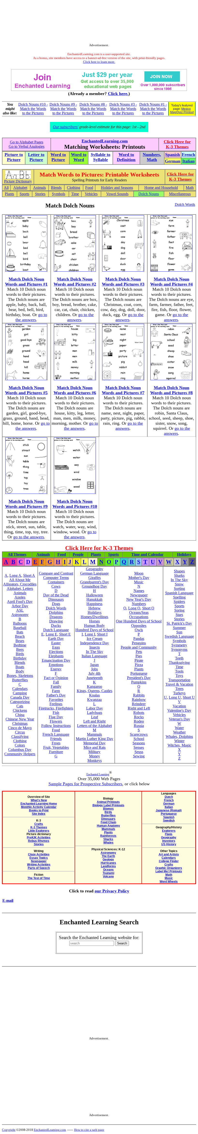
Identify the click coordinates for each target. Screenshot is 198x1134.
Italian (169, 807)
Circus (20, 732)
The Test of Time (39, 878)
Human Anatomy (108, 825)
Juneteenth (94, 678)
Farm (56, 691)
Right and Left (139, 708)
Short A (29, 575)
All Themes (17, 554)
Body (20, 671)
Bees (20, 649)
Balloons (20, 623)
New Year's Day (138, 599)
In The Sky (94, 652)
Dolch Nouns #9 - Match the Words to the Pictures (63, 108)
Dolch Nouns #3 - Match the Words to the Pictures (123, 108)
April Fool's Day (20, 602)
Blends (56, 187)
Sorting (179, 588)
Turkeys (179, 693)
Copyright (8, 1130)
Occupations (138, 617)
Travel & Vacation (179, 684)
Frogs (56, 743)
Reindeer (139, 704)
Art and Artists (169, 854)
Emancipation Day (56, 660)
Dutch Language (56, 630)
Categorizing (20, 702)
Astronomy (19, 615)
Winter (179, 741)
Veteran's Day (179, 719)
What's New (39, 800)
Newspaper (139, 595)
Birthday (20, 658)
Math (190, 187)
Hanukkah (94, 599)
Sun (179, 632)
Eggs (56, 647)
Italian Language (94, 656)
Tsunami (108, 873)
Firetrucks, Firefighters (56, 708)
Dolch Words (185, 204)
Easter (56, 643)
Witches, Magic (179, 745)
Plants (9, 194)
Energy (56, 669)
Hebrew (94, 608)
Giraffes (94, 578)
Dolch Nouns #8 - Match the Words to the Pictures (93, 108)
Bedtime (20, 645)
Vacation (179, 706)
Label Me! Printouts (169, 871)
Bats (19, 632)
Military (94, 752)
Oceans (108, 869)
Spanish (168, 817)
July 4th (94, 673)
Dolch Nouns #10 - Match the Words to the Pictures (33, 108)
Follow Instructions (56, 726)
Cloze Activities (39, 854)
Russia (139, 726)
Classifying (19, 736)
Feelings (56, 704)
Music (138, 582)
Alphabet (20, 187)
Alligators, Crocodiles (19, 584)
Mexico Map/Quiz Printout (182, 110)
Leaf (94, 717)
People (78, 554)
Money (94, 756)
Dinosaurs (56, 599)
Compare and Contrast (56, 573)
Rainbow (139, 699)
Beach (20, 636)
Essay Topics (38, 858)
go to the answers (31, 317)
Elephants (56, 656)
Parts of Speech (39, 868)
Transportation (179, 680)
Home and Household (161, 187)
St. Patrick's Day (179, 623)
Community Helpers (19, 754)
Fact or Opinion (56, 678)
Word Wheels (169, 881)
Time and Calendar (147, 554)
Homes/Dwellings (94, 617)
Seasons (139, 743)
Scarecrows (139, 734)
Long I (90, 634)
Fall (56, 682)
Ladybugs (94, 713)
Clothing (73, 187)
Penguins (139, 643)
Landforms (108, 866)
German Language (94, 573)
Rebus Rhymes (38, 841)
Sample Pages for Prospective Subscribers (85, 783)
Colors (20, 745)
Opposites (138, 625)
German (168, 803)
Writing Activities (38, 864)
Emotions (56, 665)
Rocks (139, 717)
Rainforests (108, 836)
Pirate (138, 660)
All (6, 187)
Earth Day (56, 639)
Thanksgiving (179, 662)
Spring (179, 610)
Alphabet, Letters (20, 588)
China (19, 715)
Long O (134, 608)
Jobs (94, 669)
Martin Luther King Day (94, 739)
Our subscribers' (65, 127)
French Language (55, 734)
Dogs (56, 604)
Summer (179, 628)
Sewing (139, 756)
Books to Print (39, 810)
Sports (24, 194)
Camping (20, 693)
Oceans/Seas (138, 612)
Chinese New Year (20, 719)
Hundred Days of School (94, 630)
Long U (175, 697)
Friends (56, 739)
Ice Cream (94, 639)
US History (168, 844)
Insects (94, 647)
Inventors (168, 841)
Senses (139, 747)
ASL (20, 610)
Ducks (56, 625)
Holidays (184, 554)
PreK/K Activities (38, 837)
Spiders (179, 602)
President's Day (139, 678)
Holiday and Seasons (117, 187)
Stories (40, 194)
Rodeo (139, 721)
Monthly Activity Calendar (39, 807)
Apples (19, 597)
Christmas (20, 723)
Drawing (56, 621)
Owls (139, 630)
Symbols (58, 194)
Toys (179, 676)
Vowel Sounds (117, 194)
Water (179, 728)
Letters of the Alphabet (94, 726)
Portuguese (138, 673)
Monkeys (94, 760)
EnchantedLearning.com (105, 141)
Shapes (179, 571)
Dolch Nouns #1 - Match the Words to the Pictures (153, 108)
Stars (179, 615)
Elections (56, 652)
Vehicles (91, 194)
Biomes (108, 808)
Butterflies (20, 680)
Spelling (179, 597)
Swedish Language (179, 636)
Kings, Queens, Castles (94, 691)
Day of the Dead (56, 595)
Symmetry (179, 645)
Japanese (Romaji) (169, 810)
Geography (94, 569)
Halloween (94, 595)
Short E (65, 634)
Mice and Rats (95, 747)
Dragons (56, 617)
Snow (179, 584)
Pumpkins (138, 682)
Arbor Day (20, 606)
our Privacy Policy (112, 891)
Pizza (139, 665)
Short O (148, 608)
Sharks (179, 575)
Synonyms (179, 649)
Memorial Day (94, 743)
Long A (15, 575)
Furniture (56, 752)
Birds (20, 654)
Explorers (169, 830)
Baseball (19, 628)
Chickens (20, 710)
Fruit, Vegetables (56, 747)
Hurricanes (108, 863)
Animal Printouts (108, 802)
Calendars (20, 689)
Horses (94, 621)
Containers (56, 582)
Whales (108, 842)
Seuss (138, 752)
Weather (179, 732)
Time (75, 194)
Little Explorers (38, 830)
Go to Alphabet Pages (26, 142)
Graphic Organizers (168, 868)
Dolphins (56, 612)
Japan (94, 665)
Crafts (38, 824)
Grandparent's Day (94, 582)
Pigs (138, 656)
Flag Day (56, 717)
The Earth (108, 856)
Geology (108, 859)
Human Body (94, 625)
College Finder (169, 861)
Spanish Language (179, 593)
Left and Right (94, 721)
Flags (168, 834)
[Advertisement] (99, 25)
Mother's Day (138, 578)
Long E (51, 634)
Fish (56, 713)
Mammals (94, 734)
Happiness (94, 604)
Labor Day (94, 708)
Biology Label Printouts (108, 805)
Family (56, 686)
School (139, 739)
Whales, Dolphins (179, 736)
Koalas (94, 695)
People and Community (139, 647)
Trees (179, 689)
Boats (19, 667)
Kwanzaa (94, 699)
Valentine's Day (179, 710)
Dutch (169, 797)
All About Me (19, 580)
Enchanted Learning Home (39, 803)
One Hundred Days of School (139, 621)
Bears (19, 641)
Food (89, 187)
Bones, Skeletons (20, 676)
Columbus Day (19, 750)
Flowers (56, 721)
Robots (138, 713)
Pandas (138, 639)
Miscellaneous (180, 194)
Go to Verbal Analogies (26, 146)
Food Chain (108, 822)
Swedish (169, 820)
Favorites (56, 699)
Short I (102, 634)
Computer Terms (56, 578)
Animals (39, 187)
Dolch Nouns (148, 194)
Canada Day (19, 697)
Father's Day (56, 695)
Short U (189, 697)
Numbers (139, 604)
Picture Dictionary (18, 181)
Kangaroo (94, 686)
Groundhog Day (94, 586)
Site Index (38, 813)
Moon (138, 573)
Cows (55, 586)
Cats (19, 706)
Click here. (118, 93)
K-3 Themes (38, 827)
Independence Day (94, 643)
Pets (139, 652)
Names (139, 591)
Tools (179, 671)
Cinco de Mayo (20, 728)
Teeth (179, 658)
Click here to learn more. (99, 62)
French (169, 800)
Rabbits (139, 695)
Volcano (108, 876)
